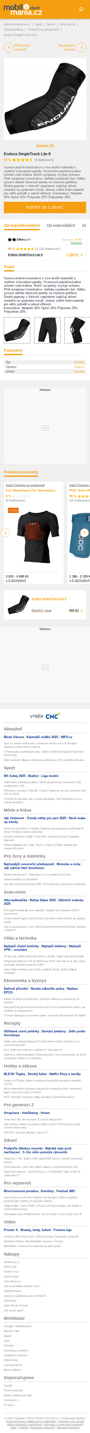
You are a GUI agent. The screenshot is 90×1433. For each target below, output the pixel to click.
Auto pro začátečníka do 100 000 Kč (25, 1295)
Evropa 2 (9, 1404)
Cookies (23, 1427)
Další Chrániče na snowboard (25, 485)
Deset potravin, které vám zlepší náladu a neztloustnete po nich (41, 1166)
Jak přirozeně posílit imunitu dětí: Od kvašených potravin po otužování (45, 884)
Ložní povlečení (13, 1365)
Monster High (11, 1331)
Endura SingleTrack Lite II (27, 154)
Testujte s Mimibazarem (17, 1326)
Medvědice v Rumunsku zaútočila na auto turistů (32, 1246)
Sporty (51, 24)
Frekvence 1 (11, 1400)
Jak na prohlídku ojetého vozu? (22, 1286)
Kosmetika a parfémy (16, 1350)
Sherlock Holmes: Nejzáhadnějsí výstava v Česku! (33, 1241)
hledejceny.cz (12, 1262)
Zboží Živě (10, 1266)
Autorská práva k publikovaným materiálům (31, 1421)
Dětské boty (11, 1360)
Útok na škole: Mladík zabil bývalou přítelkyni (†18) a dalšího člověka (44, 760)
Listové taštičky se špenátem (21, 879)
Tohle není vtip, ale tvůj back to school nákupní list (33, 1119)
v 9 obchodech (16, 580)
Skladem (76, 243)
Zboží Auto (10, 1300)
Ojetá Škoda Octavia (16, 1305)
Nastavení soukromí (42, 1427)
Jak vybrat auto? (14, 1310)
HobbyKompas (12, 1290)
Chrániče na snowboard (43, 29)
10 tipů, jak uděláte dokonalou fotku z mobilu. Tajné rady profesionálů (44, 956)
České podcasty (13, 1390)
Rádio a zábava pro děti (17, 1395)
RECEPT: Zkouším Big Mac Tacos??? (26, 1132)
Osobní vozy (11, 1271)
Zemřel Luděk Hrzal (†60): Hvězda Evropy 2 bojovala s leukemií (41, 1236)
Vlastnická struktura (68, 1427)
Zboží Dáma (11, 1276)
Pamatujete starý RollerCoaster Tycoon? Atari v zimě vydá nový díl (43, 1214)
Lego (7, 1340)
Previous (5, 533)
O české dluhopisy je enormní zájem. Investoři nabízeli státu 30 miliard (45, 1015)
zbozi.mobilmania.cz (17, 24)
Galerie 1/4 (45, 145)
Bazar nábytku (12, 1369)
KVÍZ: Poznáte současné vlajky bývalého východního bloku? (39, 1097)
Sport (38, 24)
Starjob (8, 1385)
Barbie (7, 1336)
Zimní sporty (67, 24)
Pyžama (8, 1345)
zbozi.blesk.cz (12, 1281)
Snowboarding (13, 29)
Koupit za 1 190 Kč (45, 207)
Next (85, 533)
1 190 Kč (72, 255)
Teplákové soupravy (16, 1355)
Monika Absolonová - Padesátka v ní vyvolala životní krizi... (38, 874)
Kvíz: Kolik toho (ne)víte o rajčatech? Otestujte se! (33, 1049)
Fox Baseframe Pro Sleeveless (30, 490)
